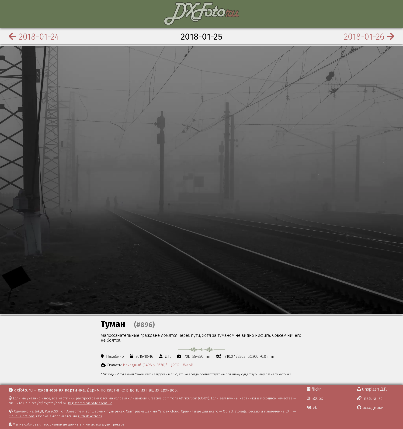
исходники (372, 407)
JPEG (175, 365)
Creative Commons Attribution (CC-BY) (178, 398)
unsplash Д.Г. (374, 389)
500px (316, 398)
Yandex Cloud (168, 411)
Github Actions (90, 416)
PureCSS (51, 411)
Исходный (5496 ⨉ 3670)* (145, 365)
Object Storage (235, 411)
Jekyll (39, 411)
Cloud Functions (22, 416)
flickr (315, 389)
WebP (188, 365)
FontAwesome (70, 411)
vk (314, 407)
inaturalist (371, 398)
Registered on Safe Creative (90, 403)
